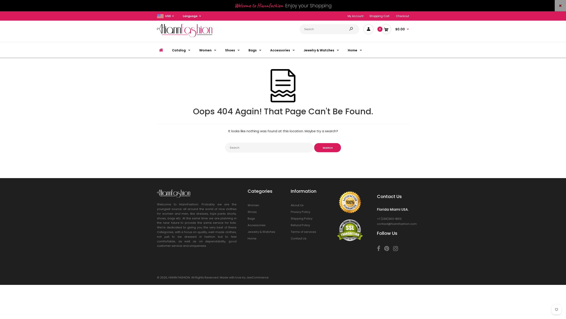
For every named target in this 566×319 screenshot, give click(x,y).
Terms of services (303, 232)
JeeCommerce (257, 277)
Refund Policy (300, 225)
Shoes (252, 212)
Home (252, 238)
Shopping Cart (379, 16)
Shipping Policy (301, 218)
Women (253, 205)
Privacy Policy (300, 212)
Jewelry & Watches (261, 232)
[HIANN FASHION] (184, 36)
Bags (251, 218)
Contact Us (298, 238)
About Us (297, 205)
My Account (355, 16)
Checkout (402, 16)
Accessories (257, 225)
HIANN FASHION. (179, 277)
